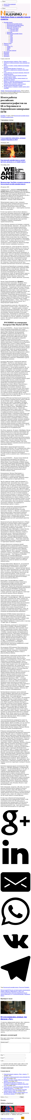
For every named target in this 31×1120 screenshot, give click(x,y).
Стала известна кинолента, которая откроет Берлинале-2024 (13, 138)
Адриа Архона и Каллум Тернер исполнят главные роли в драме (15, 76)
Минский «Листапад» (13, 28)
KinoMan (3, 115)
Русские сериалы (11, 50)
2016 (11, 35)
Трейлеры (6, 54)
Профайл (26, 987)
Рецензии (6, 53)
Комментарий (5, 1042)
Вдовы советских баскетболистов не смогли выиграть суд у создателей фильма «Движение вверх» (15, 994)
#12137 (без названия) (10, 4)
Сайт (2, 1060)
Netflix (8, 47)
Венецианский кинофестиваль (15, 25)
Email (3, 1058)
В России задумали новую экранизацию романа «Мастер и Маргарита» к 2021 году (15, 990)
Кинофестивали (8, 22)
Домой (2, 90)
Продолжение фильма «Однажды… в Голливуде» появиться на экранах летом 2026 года (16, 70)
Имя (2, 1055)
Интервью (6, 52)
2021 (11, 42)
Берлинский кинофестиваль (14, 23)
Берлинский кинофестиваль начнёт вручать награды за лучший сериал (13, 161)
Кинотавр (9, 32)
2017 (11, 36)
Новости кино (8, 43)
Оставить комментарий (7, 117)
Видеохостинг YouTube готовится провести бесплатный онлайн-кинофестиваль (15, 183)
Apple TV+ (10, 46)
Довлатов (21, 987)
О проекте (6, 5)
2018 (11, 37)
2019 (11, 39)
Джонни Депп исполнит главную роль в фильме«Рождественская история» (15, 84)
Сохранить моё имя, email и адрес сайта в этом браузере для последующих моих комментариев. (14, 1064)
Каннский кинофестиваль (14, 26)
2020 (11, 40)
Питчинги (6, 56)
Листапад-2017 (14, 30)
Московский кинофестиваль (14, 33)
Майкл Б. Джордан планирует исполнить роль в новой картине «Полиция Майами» (17, 81)
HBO (8, 49)
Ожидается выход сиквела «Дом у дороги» (15, 61)
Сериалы (6, 45)
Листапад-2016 (14, 29)
